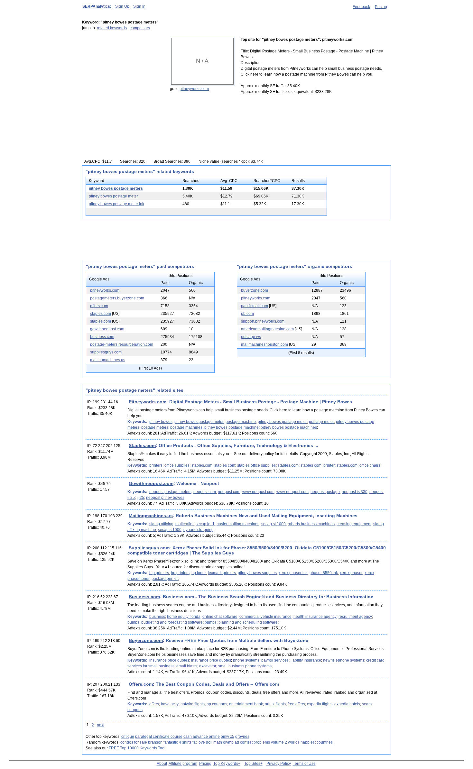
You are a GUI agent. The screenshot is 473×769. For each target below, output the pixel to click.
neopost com (204, 492)
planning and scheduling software (248, 622)
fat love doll (202, 742)
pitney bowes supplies (257, 573)
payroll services (275, 660)
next (100, 725)
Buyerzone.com (146, 640)
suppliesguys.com (106, 352)
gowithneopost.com (107, 329)
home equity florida (183, 616)
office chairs (369, 465)
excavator (207, 666)
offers (154, 704)
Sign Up (122, 6)
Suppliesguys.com (149, 547)
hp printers (180, 573)
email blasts (186, 666)
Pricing (381, 7)
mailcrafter (184, 524)
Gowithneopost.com (151, 483)
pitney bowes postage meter (113, 196)
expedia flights (319, 704)
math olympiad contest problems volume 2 (250, 742)
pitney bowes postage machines (289, 427)
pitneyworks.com (194, 89)
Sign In (139, 6)
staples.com (100, 313)
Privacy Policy (278, 763)
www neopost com (258, 492)
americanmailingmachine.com (267, 329)
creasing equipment (354, 524)
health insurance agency (315, 616)
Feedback (361, 7)
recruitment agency (355, 616)
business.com (102, 336)
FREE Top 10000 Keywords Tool (137, 748)
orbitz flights (275, 704)
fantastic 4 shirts (177, 742)
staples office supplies (256, 465)
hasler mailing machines (238, 524)
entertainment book (246, 704)
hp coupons (217, 704)
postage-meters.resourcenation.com (121, 344)
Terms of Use (304, 763)
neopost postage (325, 492)
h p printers (159, 573)
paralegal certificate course (158, 736)
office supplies (177, 465)
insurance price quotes (169, 660)
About (162, 763)
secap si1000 (169, 529)
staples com (224, 465)
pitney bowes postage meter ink (116, 204)
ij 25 (140, 497)
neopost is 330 (354, 492)
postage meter (321, 421)
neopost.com (229, 492)
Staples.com (142, 445)
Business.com (144, 596)
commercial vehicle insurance (265, 616)
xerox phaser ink (293, 573)
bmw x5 (227, 736)
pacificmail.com (254, 306)
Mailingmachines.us (151, 515)
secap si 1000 (273, 524)
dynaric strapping (198, 529)
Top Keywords (225, 763)
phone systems (246, 660)
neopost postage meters (170, 492)
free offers (296, 704)
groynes (242, 736)
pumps (133, 622)
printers (155, 465)
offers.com (99, 306)
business (157, 616)
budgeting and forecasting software (172, 622)
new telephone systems (343, 660)
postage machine (241, 421)
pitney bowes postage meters (116, 188)
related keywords (112, 28)
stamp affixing (161, 524)
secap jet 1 (205, 524)
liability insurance (306, 660)
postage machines (186, 427)
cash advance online (201, 736)
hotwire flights (193, 704)
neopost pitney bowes (165, 497)
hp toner (198, 573)
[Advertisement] (122, 77)
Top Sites (252, 763)
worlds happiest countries (310, 742)
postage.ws (251, 336)
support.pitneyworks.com (262, 321)
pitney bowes (160, 421)
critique (127, 736)
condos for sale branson (141, 742)
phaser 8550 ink (324, 573)
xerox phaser (351, 573)
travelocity (170, 704)
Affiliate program (183, 763)
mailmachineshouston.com (264, 344)
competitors (140, 28)
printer (329, 465)
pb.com (247, 313)
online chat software (219, 616)
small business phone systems (245, 666)
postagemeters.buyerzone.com (117, 298)
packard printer (165, 578)
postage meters (154, 427)
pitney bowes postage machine (231, 427)
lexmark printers (222, 573)
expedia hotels (347, 704)
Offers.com (141, 684)
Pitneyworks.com (147, 401)
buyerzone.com (254, 290)
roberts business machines (311, 524)
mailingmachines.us (107, 360)
